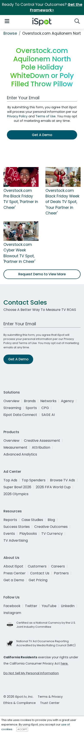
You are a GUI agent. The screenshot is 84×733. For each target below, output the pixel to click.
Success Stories (16, 526)
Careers (58, 566)
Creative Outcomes (51, 526)
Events (9, 533)
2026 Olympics (15, 493)
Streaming (12, 407)
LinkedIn (68, 605)
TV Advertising (15, 540)
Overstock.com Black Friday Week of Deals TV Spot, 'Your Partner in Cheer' (62, 202)
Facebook (11, 605)
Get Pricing (38, 580)
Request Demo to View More (42, 274)
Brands (30, 400)
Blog (51, 519)
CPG (45, 407)
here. (64, 663)
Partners (61, 573)
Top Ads (10, 480)
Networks (48, 400)
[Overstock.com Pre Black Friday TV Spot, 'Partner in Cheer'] (21, 176)
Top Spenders (33, 480)
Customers (37, 566)
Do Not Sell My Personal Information (31, 673)
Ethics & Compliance (19, 703)
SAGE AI (48, 414)
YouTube (49, 605)
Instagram (12, 612)
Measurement (15, 447)
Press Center (14, 573)
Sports (31, 407)
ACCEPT (22, 729)
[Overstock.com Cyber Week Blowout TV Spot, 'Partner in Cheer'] (21, 230)
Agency (67, 400)
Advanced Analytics (20, 454)
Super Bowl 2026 (17, 487)
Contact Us (39, 573)
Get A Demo (42, 134)
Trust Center (49, 703)
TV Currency (52, 533)
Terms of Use (46, 116)
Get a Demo (13, 580)
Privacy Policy (17, 116)
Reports (10, 519)
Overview (11, 400)
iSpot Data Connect (20, 414)
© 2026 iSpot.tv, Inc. (18, 696)
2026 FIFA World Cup (53, 487)
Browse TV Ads (62, 480)
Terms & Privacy (50, 696)
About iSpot (13, 566)
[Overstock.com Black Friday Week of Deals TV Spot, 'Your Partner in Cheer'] (63, 176)
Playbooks (28, 533)
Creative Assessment (42, 440)
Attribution (41, 447)
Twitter (31, 605)
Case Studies (32, 519)
